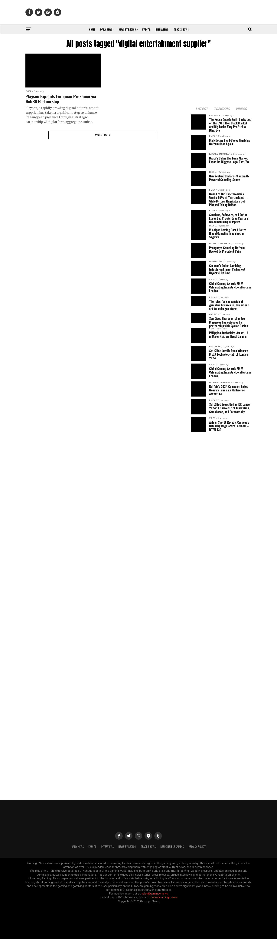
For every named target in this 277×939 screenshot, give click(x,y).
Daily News (106, 29)
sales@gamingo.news (155, 893)
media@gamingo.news (164, 897)
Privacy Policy (197, 846)
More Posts (103, 134)
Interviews (161, 29)
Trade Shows (181, 29)
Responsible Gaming (172, 846)
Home (92, 29)
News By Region (127, 846)
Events (146, 29)
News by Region (127, 29)
